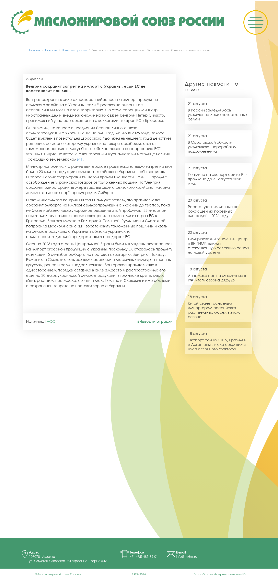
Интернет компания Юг (230, 574)
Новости (51, 50)
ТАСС (50, 321)
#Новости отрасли (155, 321)
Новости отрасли (74, 50)
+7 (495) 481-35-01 (144, 557)
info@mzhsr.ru (186, 557)
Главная (34, 50)
